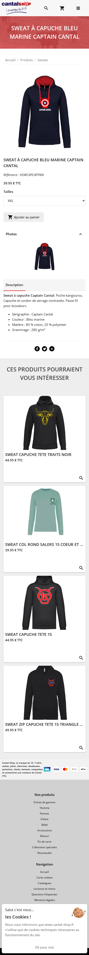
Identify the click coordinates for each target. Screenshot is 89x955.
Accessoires (44, 830)
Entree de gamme (44, 802)
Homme (44, 808)
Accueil (10, 60)
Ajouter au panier (24, 217)
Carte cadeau (45, 877)
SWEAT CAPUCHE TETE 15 (28, 634)
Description (14, 285)
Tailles (8, 191)
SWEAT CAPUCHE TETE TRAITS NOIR (38, 454)
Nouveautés (44, 853)
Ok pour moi (44, 947)
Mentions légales (44, 900)
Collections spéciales (44, 847)
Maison (44, 836)
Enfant (44, 819)
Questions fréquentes (44, 894)
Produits (26, 60)
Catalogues (44, 883)
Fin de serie (44, 841)
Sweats (43, 60)
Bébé (44, 825)
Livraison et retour (44, 889)
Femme (44, 813)
